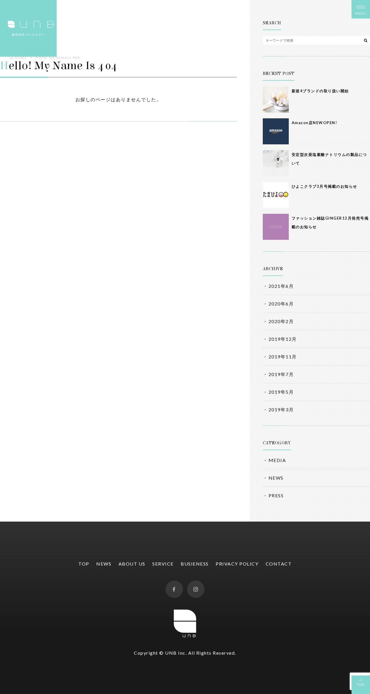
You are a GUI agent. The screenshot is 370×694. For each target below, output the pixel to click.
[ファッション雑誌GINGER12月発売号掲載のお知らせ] (276, 227)
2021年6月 (281, 286)
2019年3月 (281, 409)
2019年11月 (283, 356)
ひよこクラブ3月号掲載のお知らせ (324, 186)
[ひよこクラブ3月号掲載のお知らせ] (276, 195)
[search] (365, 40)
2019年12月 (283, 339)
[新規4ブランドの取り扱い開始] (276, 99)
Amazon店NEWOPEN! (314, 122)
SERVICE (163, 563)
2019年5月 (281, 392)
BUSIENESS (195, 563)
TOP (361, 684)
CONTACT (279, 563)
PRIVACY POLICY (237, 563)
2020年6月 (281, 303)
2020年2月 (281, 321)
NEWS (276, 478)
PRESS (276, 495)
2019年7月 (281, 374)
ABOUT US (132, 563)
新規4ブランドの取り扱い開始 (320, 91)
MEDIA (277, 460)
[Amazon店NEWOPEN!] (276, 131)
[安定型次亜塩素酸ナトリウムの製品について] (276, 163)
